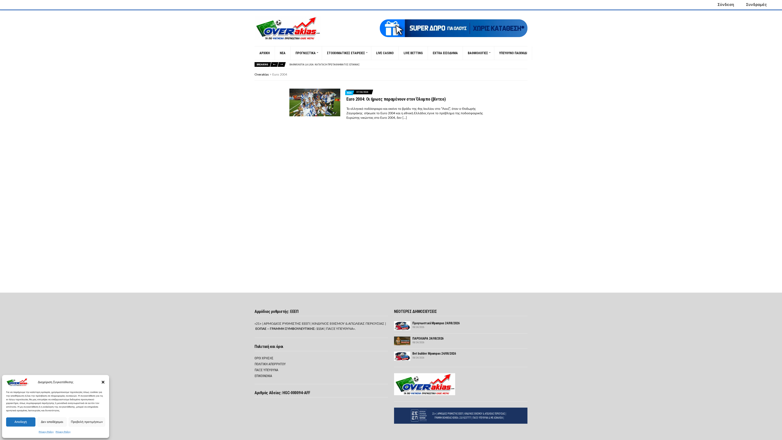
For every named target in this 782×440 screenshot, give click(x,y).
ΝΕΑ (283, 53)
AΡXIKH (264, 53)
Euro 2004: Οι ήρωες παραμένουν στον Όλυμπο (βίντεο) (396, 99)
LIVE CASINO (385, 53)
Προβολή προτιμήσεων (87, 422)
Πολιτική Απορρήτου (270, 364)
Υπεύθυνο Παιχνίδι (513, 53)
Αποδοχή (20, 422)
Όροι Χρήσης (264, 358)
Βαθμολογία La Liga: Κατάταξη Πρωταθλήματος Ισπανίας (325, 64)
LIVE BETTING (413, 53)
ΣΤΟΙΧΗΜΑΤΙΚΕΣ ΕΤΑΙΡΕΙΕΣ (346, 53)
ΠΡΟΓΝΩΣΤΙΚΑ (305, 53)
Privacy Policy (46, 432)
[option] (408, 64)
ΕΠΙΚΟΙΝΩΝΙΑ (263, 376)
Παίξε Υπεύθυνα (266, 370)
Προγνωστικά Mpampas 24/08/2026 (436, 323)
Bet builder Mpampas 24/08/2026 (434, 353)
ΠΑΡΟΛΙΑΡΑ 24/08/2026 (428, 338)
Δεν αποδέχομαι (52, 422)
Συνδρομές (756, 4)
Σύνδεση (725, 4)
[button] (103, 382)
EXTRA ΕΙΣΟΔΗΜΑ (445, 53)
